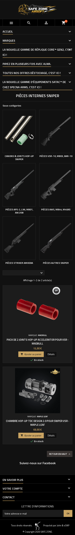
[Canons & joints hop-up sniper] (19, 131)
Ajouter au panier (31, 354)
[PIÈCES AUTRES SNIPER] (55, 238)
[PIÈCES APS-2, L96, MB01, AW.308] (19, 185)
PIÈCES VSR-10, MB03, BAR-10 (55, 156)
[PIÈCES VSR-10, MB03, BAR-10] (55, 131)
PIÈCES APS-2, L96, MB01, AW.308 (19, 211)
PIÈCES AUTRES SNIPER (56, 263)
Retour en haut (60, 454)
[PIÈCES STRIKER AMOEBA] (19, 238)
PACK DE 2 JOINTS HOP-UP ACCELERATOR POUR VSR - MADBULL (38, 342)
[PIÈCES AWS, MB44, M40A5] (55, 185)
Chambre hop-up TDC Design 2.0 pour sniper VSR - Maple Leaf (37, 423)
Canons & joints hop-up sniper (19, 157)
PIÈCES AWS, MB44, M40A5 (55, 209)
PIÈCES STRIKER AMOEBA (19, 263)
